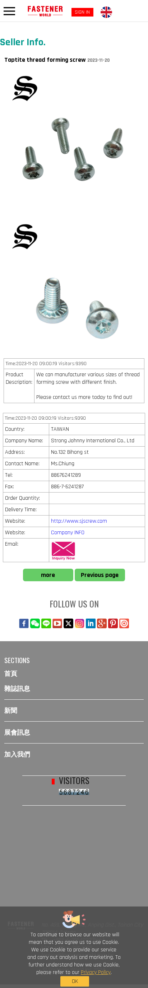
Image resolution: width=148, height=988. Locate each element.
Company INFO (67, 532)
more (48, 575)
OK (75, 981)
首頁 (10, 673)
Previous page (100, 575)
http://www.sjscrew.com (79, 521)
